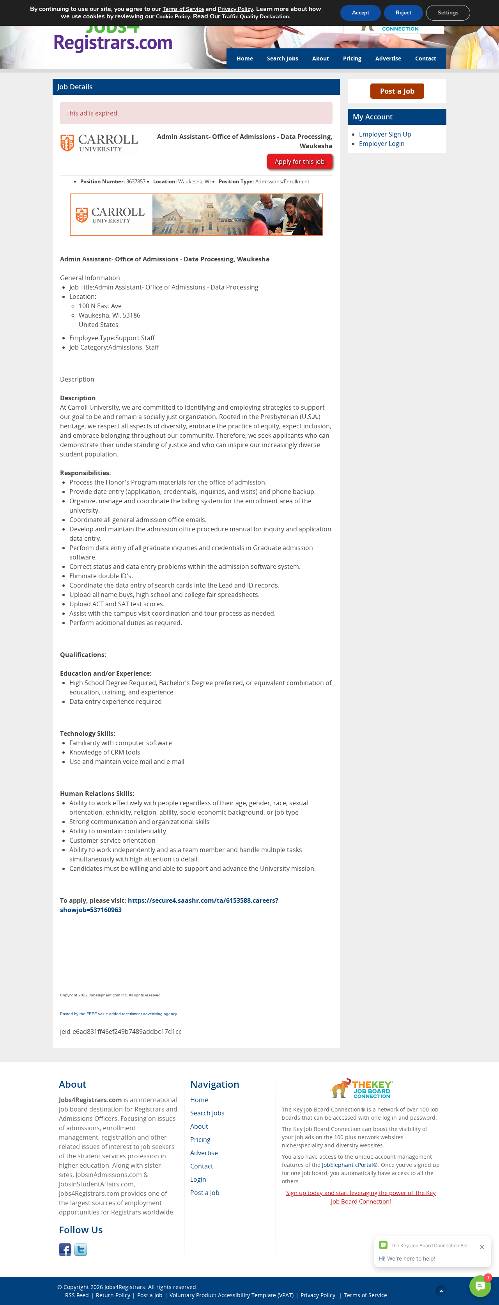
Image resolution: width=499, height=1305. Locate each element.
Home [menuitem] (199, 1099)
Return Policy (113, 1295)
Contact (425, 58)
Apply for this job (300, 161)
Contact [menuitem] (201, 1166)
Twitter (80, 1249)
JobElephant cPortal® (350, 1164)
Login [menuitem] (198, 1179)
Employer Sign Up (385, 134)
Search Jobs (282, 58)
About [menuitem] (199, 1126)
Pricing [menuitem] (200, 1139)
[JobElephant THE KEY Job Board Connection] (360, 1081)
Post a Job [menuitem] (204, 1192)
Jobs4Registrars (124, 1287)
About (320, 58)
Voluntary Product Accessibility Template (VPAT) (232, 1295)
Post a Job (397, 91)
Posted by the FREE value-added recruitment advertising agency (118, 1014)
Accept (360, 12)
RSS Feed (77, 1295)
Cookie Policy (173, 16)
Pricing (352, 58)
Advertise (388, 58)
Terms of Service (365, 1295)
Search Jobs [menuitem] (207, 1113)
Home (245, 58)
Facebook (65, 1249)
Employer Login (382, 143)
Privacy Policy (319, 1295)
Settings (448, 12)
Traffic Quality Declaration (255, 16)
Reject (403, 12)
